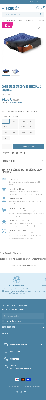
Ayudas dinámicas (31, 20)
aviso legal (17, 321)
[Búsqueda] (41, 14)
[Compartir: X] (16, 152)
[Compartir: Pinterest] (20, 152)
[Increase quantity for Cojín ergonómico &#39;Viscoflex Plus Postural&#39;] (10, 146)
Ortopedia (20, 20)
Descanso (42, 20)
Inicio (3, 20)
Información (6, 333)
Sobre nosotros (8, 326)
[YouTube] (25, 392)
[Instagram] (21, 392)
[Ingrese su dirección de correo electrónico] (42, 316)
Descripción (8, 161)
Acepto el (13, 321)
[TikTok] (29, 392)
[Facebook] (17, 392)
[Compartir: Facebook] (12, 152)
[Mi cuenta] (38, 8)
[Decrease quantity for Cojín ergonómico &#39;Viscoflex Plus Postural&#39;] (3, 146)
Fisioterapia (11, 20)
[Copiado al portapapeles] (24, 152)
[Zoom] (40, 27)
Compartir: (6, 153)
